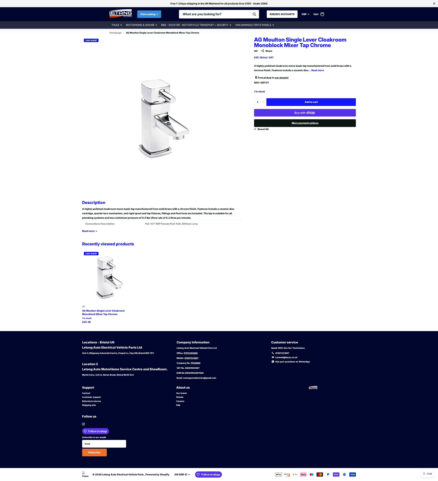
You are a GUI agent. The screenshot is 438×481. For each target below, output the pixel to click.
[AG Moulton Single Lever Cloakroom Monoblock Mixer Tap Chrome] (108, 276)
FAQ (178, 405)
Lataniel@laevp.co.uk (286, 357)
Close (434, 3)
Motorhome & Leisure (140, 24)
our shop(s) (281, 77)
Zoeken (254, 14)
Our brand (181, 393)
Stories (179, 397)
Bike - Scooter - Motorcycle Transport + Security (194, 24)
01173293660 (191, 353)
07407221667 (191, 358)
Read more (317, 70)
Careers (180, 401)
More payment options (305, 122)
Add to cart (311, 101)
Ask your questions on (292, 361)
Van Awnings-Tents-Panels (253, 24)
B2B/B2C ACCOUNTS (282, 14)
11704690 (195, 363)
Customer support (91, 397)
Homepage (115, 32)
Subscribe (94, 452)
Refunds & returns (91, 401)
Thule (115, 24)
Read (88, 230)
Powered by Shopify (157, 474)
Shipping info (89, 405)
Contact (86, 393)
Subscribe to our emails (94, 437)
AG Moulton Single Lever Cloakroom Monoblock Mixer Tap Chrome (103, 312)
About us (183, 387)
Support (88, 387)
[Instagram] (83, 424)
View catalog (148, 14)
